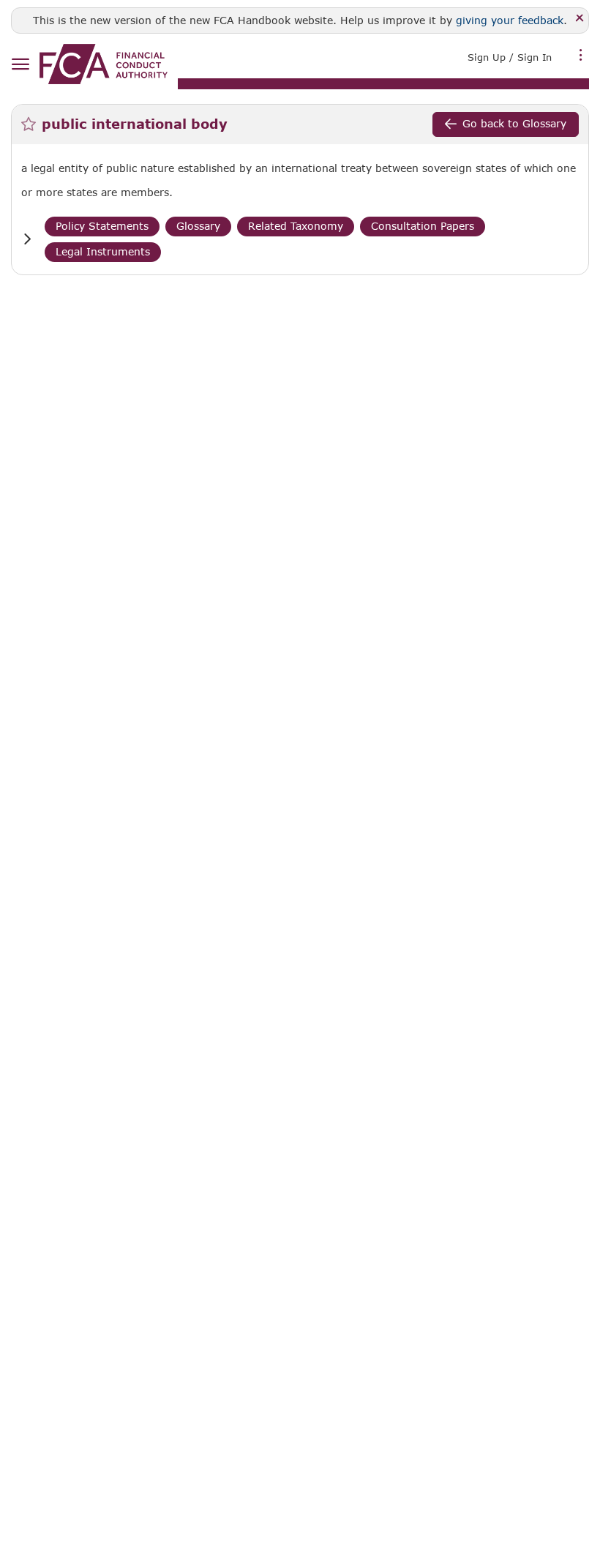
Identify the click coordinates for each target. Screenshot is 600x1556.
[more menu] (581, 55)
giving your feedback (509, 20)
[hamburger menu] (20, 65)
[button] (27, 239)
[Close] (580, 18)
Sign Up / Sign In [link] (510, 57)
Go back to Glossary (514, 123)
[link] (103, 64)
